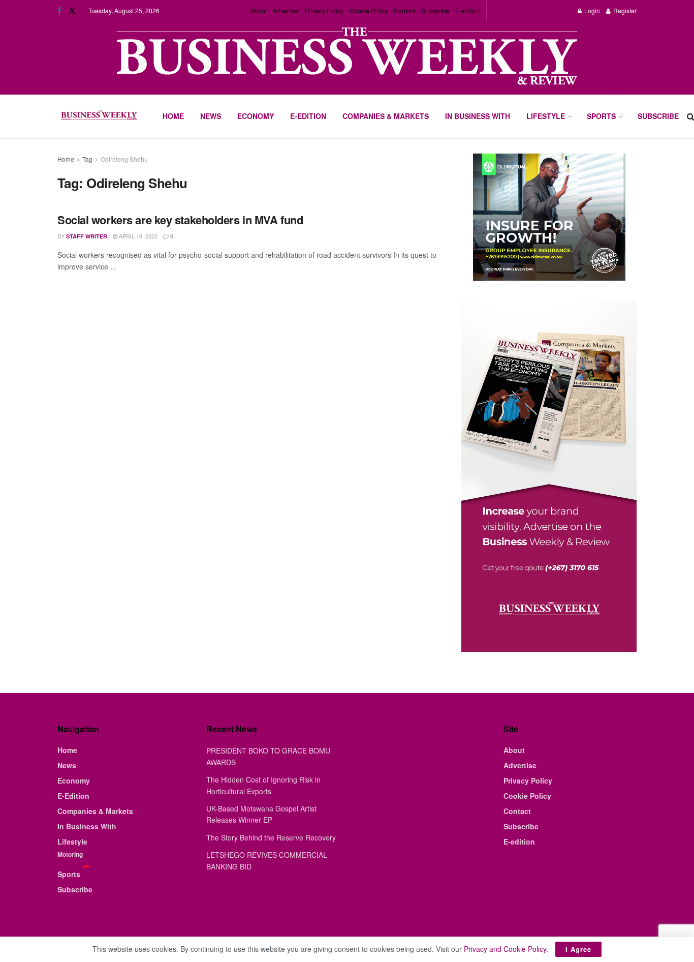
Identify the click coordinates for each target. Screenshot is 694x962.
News (210, 116)
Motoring (70, 854)
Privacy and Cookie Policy (505, 949)
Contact (404, 10)
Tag (87, 159)
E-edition (467, 10)
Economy (255, 116)
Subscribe (435, 10)
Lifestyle (545, 116)
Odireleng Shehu (124, 159)
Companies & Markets (385, 116)
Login (591, 10)
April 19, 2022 (137, 236)
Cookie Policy (369, 10)
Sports (601, 116)
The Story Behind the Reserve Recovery (271, 837)
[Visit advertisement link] (347, 57)
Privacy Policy (324, 10)
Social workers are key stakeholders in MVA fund (180, 220)
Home (173, 116)
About (258, 10)
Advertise (286, 10)
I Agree (578, 949)
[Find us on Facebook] (59, 10)
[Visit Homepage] (98, 116)
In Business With (477, 116)
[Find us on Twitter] (72, 10)
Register (624, 10)
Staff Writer (86, 236)
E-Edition (308, 116)
